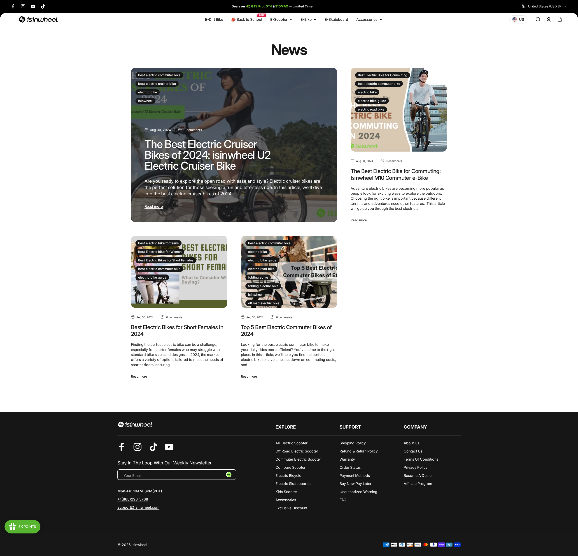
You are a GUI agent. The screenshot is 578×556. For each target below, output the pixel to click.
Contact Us (413, 451)
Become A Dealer (418, 475)
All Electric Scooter (291, 443)
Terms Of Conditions (421, 459)
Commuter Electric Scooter (298, 459)
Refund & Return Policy (359, 451)
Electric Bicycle (288, 475)
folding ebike (258, 277)
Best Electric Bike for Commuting (382, 75)
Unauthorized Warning (358, 491)
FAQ (343, 500)
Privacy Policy (416, 467)
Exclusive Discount (291, 508)
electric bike (147, 92)
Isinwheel (145, 101)
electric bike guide (372, 101)
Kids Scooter (286, 491)
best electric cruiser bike (157, 83)
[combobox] (544, 6)
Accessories (285, 500)
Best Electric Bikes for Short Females (165, 260)
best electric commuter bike (159, 75)
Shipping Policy (353, 443)
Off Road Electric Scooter (296, 451)
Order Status (350, 467)
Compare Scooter (290, 467)
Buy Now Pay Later (355, 483)
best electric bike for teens (158, 243)
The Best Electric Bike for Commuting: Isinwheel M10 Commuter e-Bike (395, 174)
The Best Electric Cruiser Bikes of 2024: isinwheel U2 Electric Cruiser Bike (207, 154)
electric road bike (371, 109)
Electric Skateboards (292, 483)
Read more (153, 206)
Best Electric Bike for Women (160, 252)
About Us (411, 443)
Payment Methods (355, 475)
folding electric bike (263, 286)
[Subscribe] (228, 474)
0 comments (193, 130)
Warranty (347, 459)
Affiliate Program (418, 483)
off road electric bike (263, 303)
